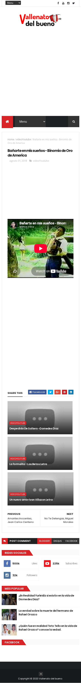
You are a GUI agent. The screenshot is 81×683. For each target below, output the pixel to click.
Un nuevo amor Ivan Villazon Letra (31, 500)
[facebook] (58, 3)
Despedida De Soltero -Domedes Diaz (34, 428)
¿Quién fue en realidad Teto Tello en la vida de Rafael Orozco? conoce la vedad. (48, 627)
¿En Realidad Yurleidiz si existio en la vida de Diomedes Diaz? (46, 597)
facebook (71, 541)
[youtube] (63, 3)
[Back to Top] (41, 674)
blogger (44, 541)
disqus (57, 541)
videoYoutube (23, 139)
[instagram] (68, 3)
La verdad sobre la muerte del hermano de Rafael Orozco (46, 612)
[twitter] (73, 3)
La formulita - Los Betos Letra (28, 464)
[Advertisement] (40, 72)
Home (11, 139)
